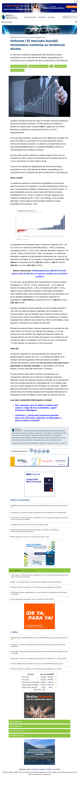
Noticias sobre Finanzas (19, 66)
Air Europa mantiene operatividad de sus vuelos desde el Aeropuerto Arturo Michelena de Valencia (39, 593)
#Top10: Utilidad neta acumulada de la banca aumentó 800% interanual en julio (37, 663)
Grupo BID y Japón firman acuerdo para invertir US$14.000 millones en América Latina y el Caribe (39, 652)
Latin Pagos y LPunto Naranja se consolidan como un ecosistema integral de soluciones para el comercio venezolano (39, 518)
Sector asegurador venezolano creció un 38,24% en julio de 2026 (32, 599)
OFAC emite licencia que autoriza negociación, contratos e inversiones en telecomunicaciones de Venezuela (35, 530)
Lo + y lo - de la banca (17, 731)
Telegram (43, 443)
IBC (51, 66)
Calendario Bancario (17, 735)
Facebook (63, 443)
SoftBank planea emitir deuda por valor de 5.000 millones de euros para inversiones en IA (39, 506)
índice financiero (60, 66)
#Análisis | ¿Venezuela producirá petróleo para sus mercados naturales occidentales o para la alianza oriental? (38, 418)
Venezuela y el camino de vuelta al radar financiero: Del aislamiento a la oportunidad (38, 512)
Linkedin (34, 769)
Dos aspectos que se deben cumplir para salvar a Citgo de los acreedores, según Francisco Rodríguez (36, 407)
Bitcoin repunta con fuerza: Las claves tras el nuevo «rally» (30, 537)
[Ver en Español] (77, 1)
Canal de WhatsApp (32, 443)
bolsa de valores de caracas (38, 66)
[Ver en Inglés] (75, 1)
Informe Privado (30, 17)
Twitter (56, 443)
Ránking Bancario (16, 721)
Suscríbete (42, 17)
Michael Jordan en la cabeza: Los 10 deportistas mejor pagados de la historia (36, 587)
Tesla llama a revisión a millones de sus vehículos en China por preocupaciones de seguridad (38, 645)
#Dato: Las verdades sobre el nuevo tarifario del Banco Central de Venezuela (36, 582)
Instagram (50, 443)
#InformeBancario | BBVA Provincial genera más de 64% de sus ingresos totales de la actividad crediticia (39, 274)
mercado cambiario (17, 70)
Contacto (51, 17)
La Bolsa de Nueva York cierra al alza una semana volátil (29, 524)
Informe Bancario (16, 726)
